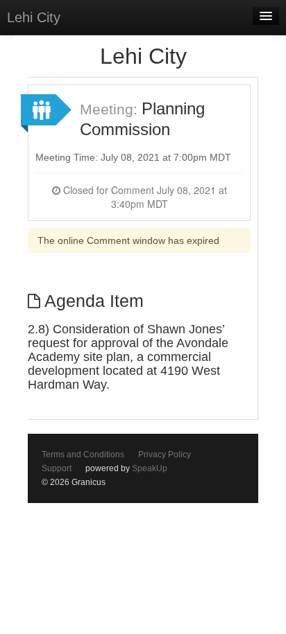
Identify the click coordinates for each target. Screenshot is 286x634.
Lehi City (33, 17)
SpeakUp (149, 468)
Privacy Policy (164, 454)
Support (57, 468)
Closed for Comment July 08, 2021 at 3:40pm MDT (143, 197)
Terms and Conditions (83, 454)
